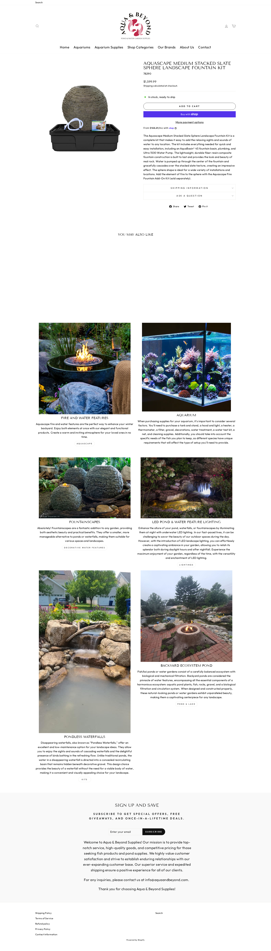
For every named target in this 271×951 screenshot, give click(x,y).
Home (64, 47)
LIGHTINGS (186, 565)
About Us (187, 47)
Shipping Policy (43, 913)
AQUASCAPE (85, 443)
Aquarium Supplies (109, 47)
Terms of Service (44, 918)
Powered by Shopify (135, 940)
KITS (85, 779)
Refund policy (42, 923)
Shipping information (189, 188)
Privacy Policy (42, 929)
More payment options (190, 122)
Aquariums (82, 47)
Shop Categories (140, 47)
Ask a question (189, 195)
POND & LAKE (186, 704)
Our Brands (167, 47)
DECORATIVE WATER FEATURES (84, 547)
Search (39, 2)
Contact (204, 47)
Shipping (148, 85)
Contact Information (46, 934)
